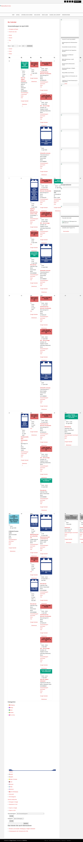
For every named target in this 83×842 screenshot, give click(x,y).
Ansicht (12, 799)
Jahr (20, 46)
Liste (13, 31)
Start (13, 14)
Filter (12, 816)
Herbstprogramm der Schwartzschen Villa (69, 43)
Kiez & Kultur (37, 14)
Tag (10, 40)
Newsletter (69, 840)
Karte (22, 96)
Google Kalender (24, 101)
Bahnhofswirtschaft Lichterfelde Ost (34, 536)
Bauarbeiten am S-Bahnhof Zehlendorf (67, 55)
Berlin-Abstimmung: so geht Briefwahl (68, 60)
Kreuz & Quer (45, 14)
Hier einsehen (66, 231)
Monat (10, 35)
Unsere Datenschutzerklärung (54, 840)
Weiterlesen (34, 81)
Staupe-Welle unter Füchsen (68, 72)
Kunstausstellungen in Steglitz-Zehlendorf (68, 69)
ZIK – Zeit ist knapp (45, 105)
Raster (13, 29)
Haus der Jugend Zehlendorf (23, 79)
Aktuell (18, 14)
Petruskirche (33, 264)
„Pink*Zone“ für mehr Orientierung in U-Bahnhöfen (69, 81)
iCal (22, 97)
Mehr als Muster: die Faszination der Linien (69, 77)
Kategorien (10, 818)
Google (13, 802)
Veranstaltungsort (12, 813)
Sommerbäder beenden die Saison (69, 46)
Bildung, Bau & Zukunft (55, 14)
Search (26, 823)
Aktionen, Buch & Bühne (26, 14)
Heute (10, 51)
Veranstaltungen (66, 14)
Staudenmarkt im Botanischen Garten (68, 64)
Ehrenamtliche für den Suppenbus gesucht (69, 51)
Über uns (46, 840)
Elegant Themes (13, 840)
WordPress (25, 840)
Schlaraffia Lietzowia (45, 153)
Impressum (63, 840)
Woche (10, 37)
